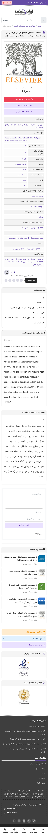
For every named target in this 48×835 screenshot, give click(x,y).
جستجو (5, 20)
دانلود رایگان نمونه (23, 105)
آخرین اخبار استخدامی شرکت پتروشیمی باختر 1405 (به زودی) (25, 750)
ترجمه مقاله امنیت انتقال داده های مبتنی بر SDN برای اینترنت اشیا (20, 559)
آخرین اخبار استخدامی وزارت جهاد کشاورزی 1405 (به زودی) (24, 744)
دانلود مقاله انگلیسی (23, 111)
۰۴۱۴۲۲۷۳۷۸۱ (11, 809)
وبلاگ (43, 773)
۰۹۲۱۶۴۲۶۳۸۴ (12, 813)
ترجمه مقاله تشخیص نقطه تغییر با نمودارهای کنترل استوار (23, 587)
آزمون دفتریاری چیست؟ (36, 726)
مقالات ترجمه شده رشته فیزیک (24, 26)
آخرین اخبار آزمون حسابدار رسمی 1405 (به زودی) (27, 739)
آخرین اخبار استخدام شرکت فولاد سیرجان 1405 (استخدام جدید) (25, 733)
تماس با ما (41, 783)
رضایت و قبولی (39, 768)
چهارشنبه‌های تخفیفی (37, 764)
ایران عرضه (41, 26)
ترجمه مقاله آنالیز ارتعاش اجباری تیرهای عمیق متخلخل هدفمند (21, 615)
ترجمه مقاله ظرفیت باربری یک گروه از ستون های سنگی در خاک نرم (22, 601)
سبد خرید (5, 2)
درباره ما (42, 778)
